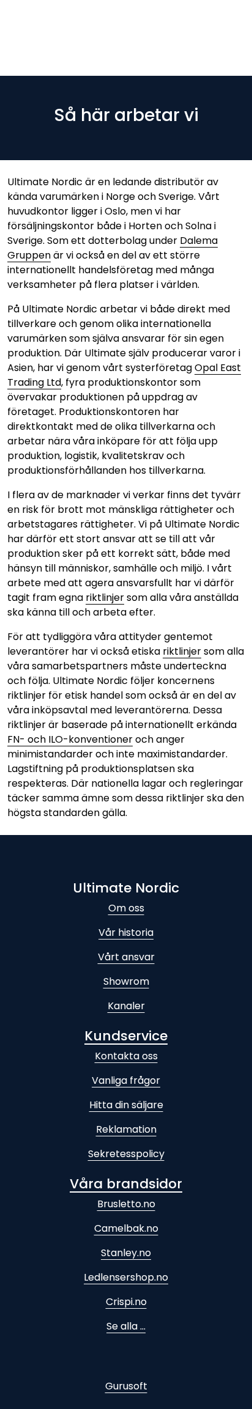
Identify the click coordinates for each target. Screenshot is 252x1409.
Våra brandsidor (126, 1183)
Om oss (126, 908)
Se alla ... (126, 1326)
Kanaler (126, 1006)
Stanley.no (126, 1253)
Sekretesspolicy (126, 1154)
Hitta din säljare (126, 1105)
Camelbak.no (126, 1228)
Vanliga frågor (126, 1080)
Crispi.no (126, 1302)
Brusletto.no (126, 1204)
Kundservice (126, 1035)
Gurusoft (126, 1386)
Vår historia (126, 932)
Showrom (126, 981)
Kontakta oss (126, 1056)
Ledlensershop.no (126, 1277)
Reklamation (126, 1129)
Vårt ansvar (126, 957)
